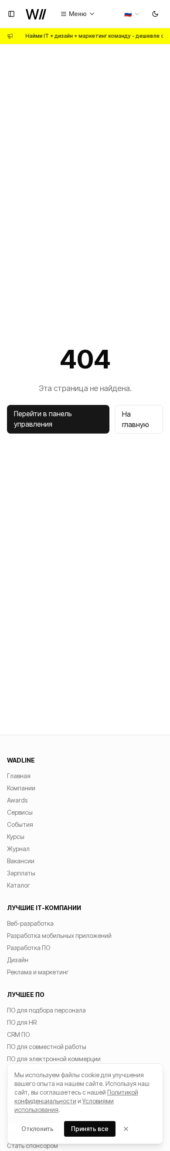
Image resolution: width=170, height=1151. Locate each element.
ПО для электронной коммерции (54, 1058)
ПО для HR (22, 1022)
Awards (17, 800)
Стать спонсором (32, 1145)
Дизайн (17, 960)
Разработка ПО (29, 947)
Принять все (90, 1128)
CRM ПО (18, 1034)
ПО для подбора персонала (46, 1010)
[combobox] (132, 14)
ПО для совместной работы (46, 1046)
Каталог (18, 885)
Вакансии (20, 861)
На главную (135, 419)
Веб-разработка (30, 923)
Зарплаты (21, 873)
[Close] (126, 1129)
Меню (78, 13)
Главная (19, 775)
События (20, 824)
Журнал (18, 848)
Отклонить (37, 1128)
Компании (21, 788)
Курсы (15, 836)
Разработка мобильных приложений (59, 935)
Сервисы (20, 812)
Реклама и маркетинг (38, 972)
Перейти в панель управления (43, 418)
